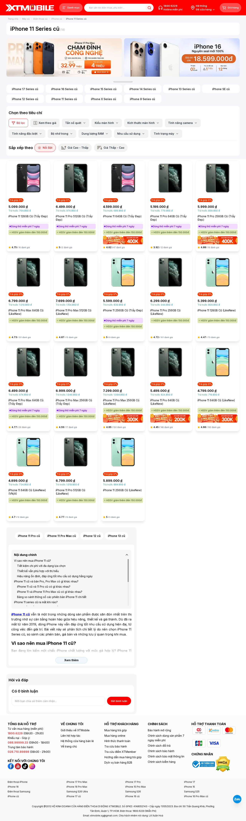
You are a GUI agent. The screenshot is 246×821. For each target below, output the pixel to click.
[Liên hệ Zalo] (237, 799)
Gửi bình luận (119, 700)
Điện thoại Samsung (19, 791)
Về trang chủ (69, 746)
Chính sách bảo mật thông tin (166, 756)
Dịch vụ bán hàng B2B (118, 762)
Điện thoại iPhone (17, 781)
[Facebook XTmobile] (11, 766)
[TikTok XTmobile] (25, 766)
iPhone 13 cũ (116, 535)
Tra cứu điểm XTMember (120, 751)
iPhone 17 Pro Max (76, 781)
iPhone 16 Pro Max (76, 786)
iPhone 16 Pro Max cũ (196, 796)
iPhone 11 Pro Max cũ (61, 535)
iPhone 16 (13, 786)
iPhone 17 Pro (133, 781)
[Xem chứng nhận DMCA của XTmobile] (223, 764)
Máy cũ (26, 18)
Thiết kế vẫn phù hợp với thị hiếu (38, 571)
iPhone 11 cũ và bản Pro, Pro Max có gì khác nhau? (46, 581)
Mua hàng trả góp (115, 730)
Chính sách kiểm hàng (161, 761)
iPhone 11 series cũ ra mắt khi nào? (36, 602)
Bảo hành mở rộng (159, 730)
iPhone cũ (56, 18)
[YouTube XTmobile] (18, 766)
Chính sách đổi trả (159, 745)
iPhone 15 (189, 786)
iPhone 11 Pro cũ (29, 535)
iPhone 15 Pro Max (135, 786)
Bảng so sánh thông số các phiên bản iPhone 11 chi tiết (51, 597)
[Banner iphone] (182, 57)
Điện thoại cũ (40, 18)
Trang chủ (13, 18)
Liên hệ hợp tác (70, 735)
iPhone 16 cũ (132, 796)
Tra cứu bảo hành (115, 746)
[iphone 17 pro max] (64, 57)
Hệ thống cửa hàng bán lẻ (77, 741)
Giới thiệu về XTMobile (75, 730)
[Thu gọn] (127, 555)
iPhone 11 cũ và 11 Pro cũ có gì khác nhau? (43, 586)
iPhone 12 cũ (92, 535)
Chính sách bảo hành (161, 751)
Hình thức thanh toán (117, 741)
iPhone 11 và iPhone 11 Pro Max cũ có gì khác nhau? (49, 591)
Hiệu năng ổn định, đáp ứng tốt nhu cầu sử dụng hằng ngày (55, 576)
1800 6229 (170, 5)
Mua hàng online (114, 735)
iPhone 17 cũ (73, 796)
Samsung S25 (191, 791)
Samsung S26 (133, 791)
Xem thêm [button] (71, 660)
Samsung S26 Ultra (77, 791)
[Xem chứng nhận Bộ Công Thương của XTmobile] (203, 764)
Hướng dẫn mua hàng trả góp (123, 757)
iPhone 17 (189, 781)
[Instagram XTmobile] (32, 766)
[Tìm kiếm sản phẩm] (149, 7)
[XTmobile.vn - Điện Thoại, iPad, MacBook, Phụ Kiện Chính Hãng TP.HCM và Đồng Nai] (30, 8)
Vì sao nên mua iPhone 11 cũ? (32, 560)
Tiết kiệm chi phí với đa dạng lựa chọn (41, 565)
